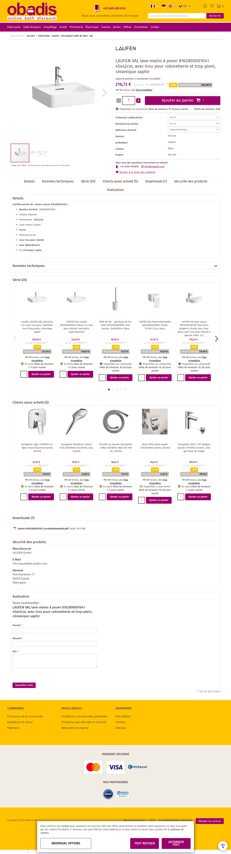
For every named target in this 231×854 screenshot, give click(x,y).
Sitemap (121, 728)
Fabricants (44, 36)
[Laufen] (126, 54)
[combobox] (177, 15)
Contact (120, 722)
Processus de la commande (24, 716)
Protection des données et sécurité (83, 722)
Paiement (13, 728)
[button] (185, 6)
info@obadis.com (154, 167)
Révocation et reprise (75, 728)
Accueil (31, 36)
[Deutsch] (164, 6)
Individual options (65, 843)
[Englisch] (170, 6)
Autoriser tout (176, 843)
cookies (65, 826)
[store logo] (32, 11)
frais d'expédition (144, 90)
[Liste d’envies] (212, 6)
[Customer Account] (205, 6)
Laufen (55, 36)
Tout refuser (144, 843)
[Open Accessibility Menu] (223, 846)
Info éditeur (123, 716)
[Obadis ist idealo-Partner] (108, 794)
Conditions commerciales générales (84, 716)
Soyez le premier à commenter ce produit (138, 79)
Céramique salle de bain (74, 36)
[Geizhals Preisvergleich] (123, 794)
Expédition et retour (20, 722)
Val (91, 36)
